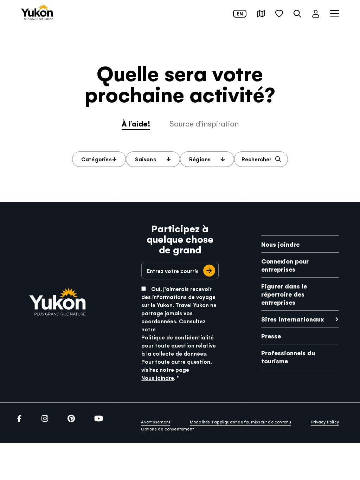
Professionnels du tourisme (288, 357)
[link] (37, 13)
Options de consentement (167, 429)
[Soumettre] (209, 271)
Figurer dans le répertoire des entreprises (284, 294)
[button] (261, 14)
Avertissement (155, 421)
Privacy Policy (325, 421)
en (240, 14)
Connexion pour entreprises (285, 265)
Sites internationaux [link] (292, 319)
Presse (271, 336)
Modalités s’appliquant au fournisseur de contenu (240, 421)
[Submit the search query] (278, 159)
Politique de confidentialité (177, 337)
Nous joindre (157, 377)
